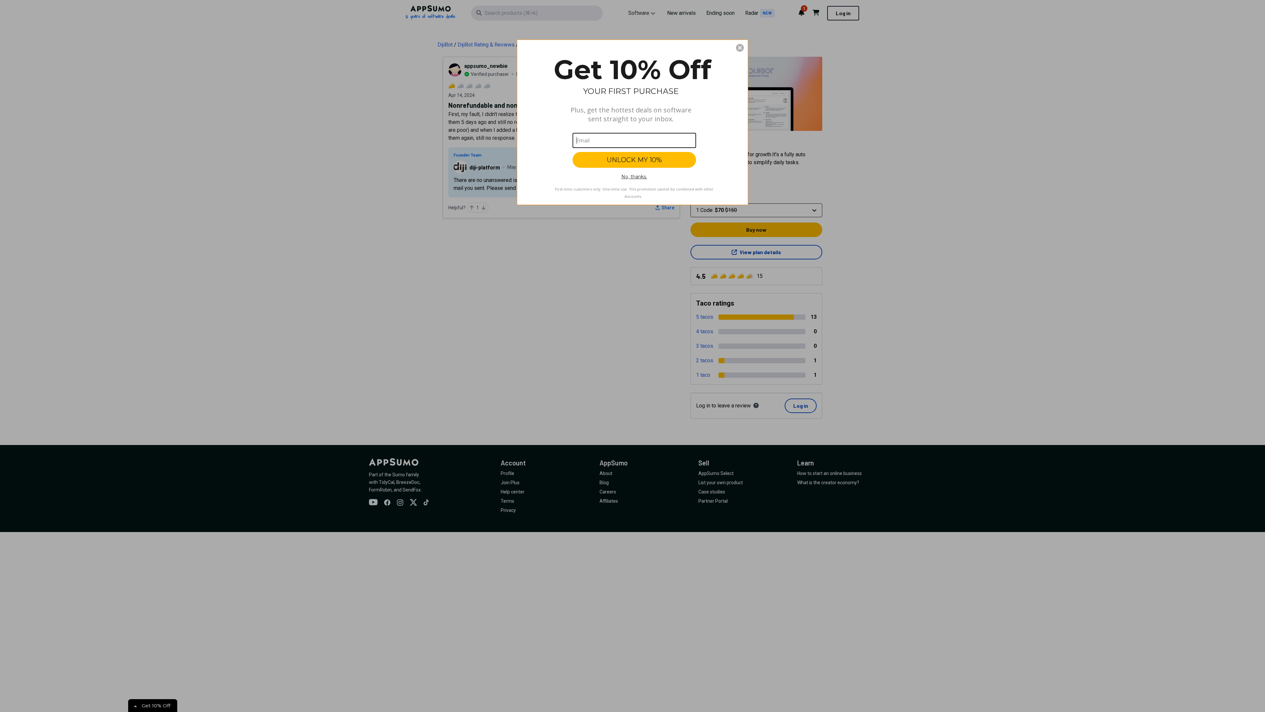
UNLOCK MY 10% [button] (634, 160)
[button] (740, 48)
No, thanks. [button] (634, 177)
